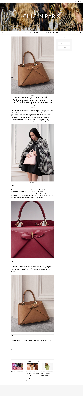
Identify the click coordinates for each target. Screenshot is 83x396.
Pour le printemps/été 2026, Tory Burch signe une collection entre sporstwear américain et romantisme (32, 375)
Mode (31, 32)
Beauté (41, 32)
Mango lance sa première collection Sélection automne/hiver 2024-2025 (46, 373)
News (26, 32)
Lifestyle (55, 32)
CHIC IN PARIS (41, 16)
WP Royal (9, 393)
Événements (48, 32)
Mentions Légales (77, 393)
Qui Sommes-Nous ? (64, 393)
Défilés (36, 32)
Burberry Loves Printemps (17, 371)
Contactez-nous (70, 393)
